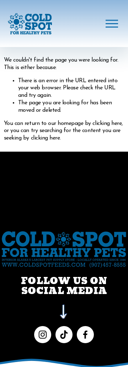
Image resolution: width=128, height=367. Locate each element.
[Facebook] (85, 334)
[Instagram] (42, 334)
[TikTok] (64, 334)
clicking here (107, 123)
